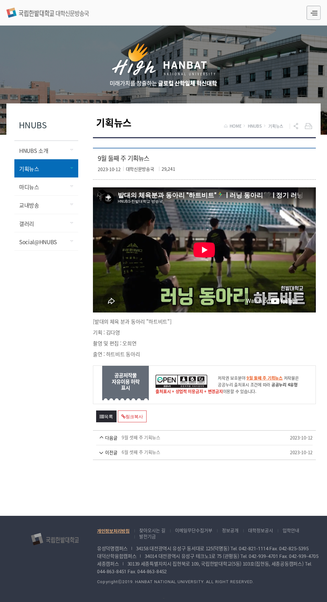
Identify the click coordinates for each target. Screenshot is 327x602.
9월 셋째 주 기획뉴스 (195, 437)
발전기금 (147, 536)
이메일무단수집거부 (193, 530)
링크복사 (134, 416)
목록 (108, 416)
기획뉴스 (275, 126)
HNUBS (255, 126)
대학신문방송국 (47, 12)
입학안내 (291, 530)
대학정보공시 (260, 530)
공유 (297, 126)
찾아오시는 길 (152, 530)
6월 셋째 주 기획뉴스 (195, 452)
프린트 (309, 126)
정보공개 (230, 530)
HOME (235, 126)
